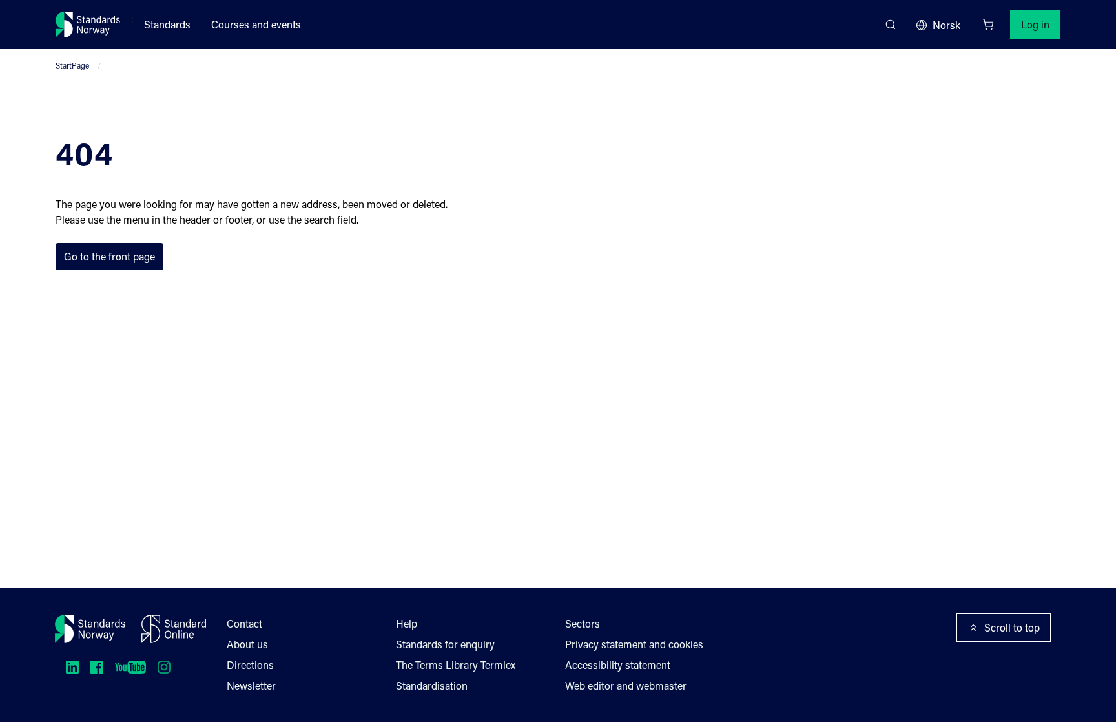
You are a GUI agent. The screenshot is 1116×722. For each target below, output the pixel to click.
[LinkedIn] (72, 667)
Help (406, 623)
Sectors (582, 623)
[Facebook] (97, 667)
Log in (1035, 24)
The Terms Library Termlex (455, 665)
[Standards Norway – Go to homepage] (88, 24)
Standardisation (432, 685)
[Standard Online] (173, 628)
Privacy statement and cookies (634, 644)
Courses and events (256, 24)
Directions (250, 665)
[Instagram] (164, 667)
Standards (167, 24)
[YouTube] (130, 667)
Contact (244, 623)
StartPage (72, 65)
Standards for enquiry (445, 644)
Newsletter (251, 685)
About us (247, 644)
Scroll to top (1012, 627)
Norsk (946, 25)
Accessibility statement (617, 665)
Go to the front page (109, 256)
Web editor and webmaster (626, 685)
